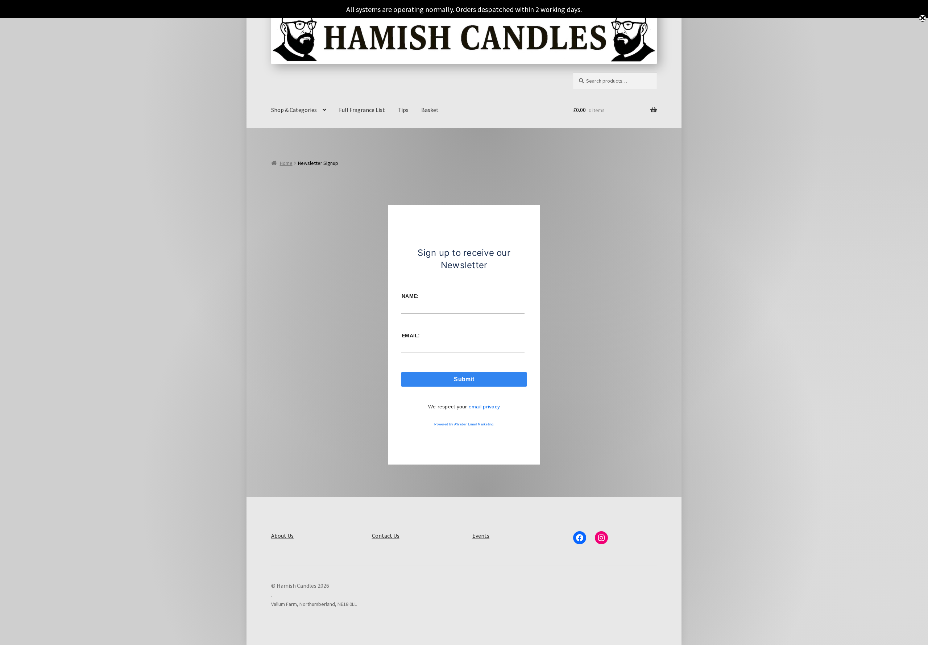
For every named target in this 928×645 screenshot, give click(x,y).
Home (286, 163)
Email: (411, 335)
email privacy (484, 406)
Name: (410, 296)
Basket (430, 109)
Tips (403, 109)
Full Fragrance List (362, 109)
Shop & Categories (294, 109)
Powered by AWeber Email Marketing (463, 424)
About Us (282, 535)
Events (480, 535)
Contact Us (385, 535)
